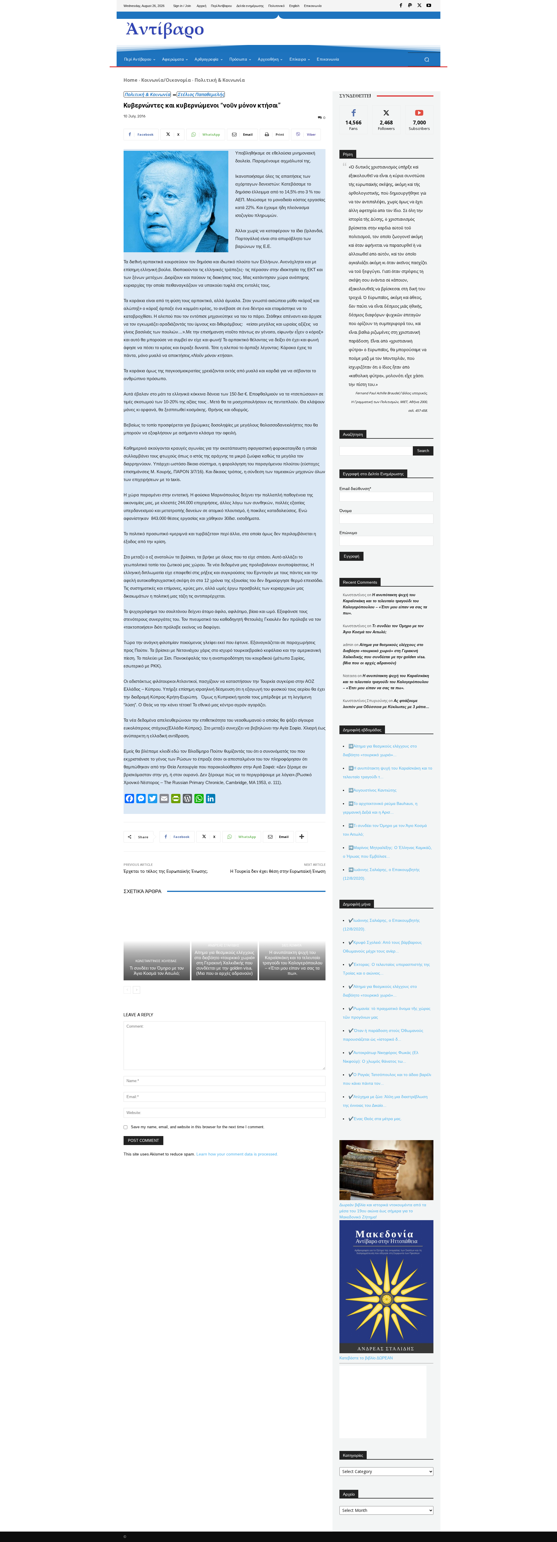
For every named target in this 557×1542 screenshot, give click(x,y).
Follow (386, 110)
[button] (426, 59)
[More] (302, 837)
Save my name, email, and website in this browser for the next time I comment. (198, 1127)
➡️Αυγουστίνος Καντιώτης (372, 790)
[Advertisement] (326, 32)
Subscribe (419, 110)
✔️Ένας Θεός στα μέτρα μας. (375, 1118)
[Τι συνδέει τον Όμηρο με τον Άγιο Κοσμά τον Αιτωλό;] (157, 940)
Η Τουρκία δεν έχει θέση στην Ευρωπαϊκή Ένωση (277, 871)
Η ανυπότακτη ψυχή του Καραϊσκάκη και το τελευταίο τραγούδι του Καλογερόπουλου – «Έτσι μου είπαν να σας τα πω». (292, 963)
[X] (419, 5)
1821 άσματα (291, 945)
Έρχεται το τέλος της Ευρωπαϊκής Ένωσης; (166, 871)
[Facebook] (401, 5)
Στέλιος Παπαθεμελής (201, 94)
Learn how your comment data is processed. (237, 1154)
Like (353, 110)
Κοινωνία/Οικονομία (166, 80)
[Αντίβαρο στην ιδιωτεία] (165, 29)
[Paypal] (410, 5)
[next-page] (136, 990)
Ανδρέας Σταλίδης (223, 945)
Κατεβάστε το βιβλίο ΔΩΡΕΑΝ (366, 1358)
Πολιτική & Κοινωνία (220, 80)
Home (131, 80)
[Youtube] (428, 5)
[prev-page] (127, 990)
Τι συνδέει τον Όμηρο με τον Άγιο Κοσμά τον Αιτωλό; (157, 971)
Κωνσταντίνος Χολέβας (156, 961)
